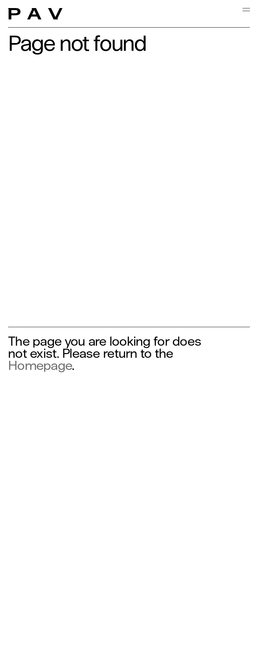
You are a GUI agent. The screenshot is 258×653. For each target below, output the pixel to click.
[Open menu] (246, 18)
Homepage (40, 365)
